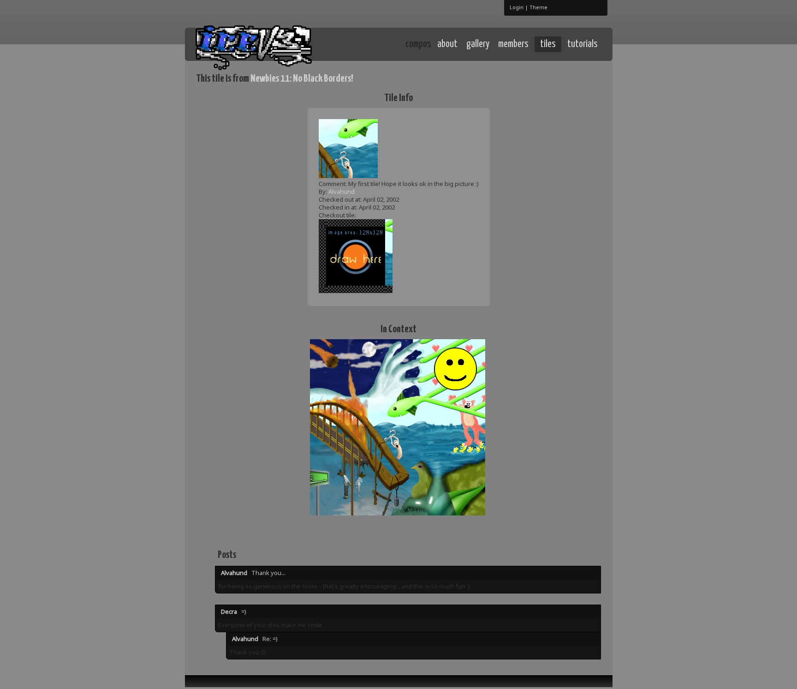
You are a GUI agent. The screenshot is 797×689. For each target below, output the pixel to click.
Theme (538, 7)
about (447, 44)
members (513, 44)
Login (516, 7)
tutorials (582, 44)
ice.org (264, 44)
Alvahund (341, 191)
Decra (229, 611)
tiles (548, 44)
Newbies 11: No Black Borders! (301, 78)
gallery (477, 44)
